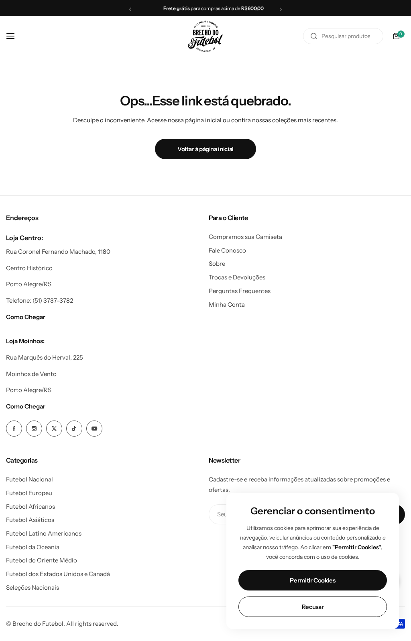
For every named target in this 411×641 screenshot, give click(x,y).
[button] (130, 9)
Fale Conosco (227, 250)
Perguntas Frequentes (240, 291)
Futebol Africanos (30, 506)
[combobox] (343, 36)
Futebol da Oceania (32, 547)
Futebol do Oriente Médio (41, 560)
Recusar (313, 607)
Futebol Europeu (29, 493)
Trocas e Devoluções (237, 277)
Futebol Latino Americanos (43, 533)
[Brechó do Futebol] (205, 36)
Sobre (217, 263)
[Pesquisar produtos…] (314, 36)
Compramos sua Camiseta (245, 237)
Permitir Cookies (312, 580)
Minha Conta (227, 304)
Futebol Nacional (29, 479)
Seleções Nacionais (32, 587)
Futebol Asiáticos (30, 520)
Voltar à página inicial (205, 149)
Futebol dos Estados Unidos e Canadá (58, 574)
